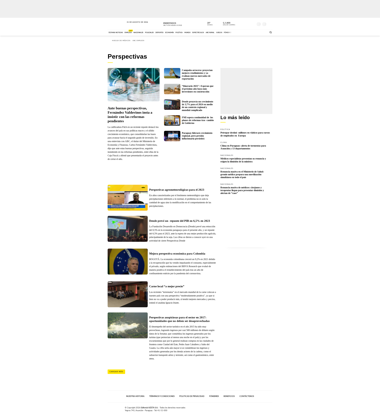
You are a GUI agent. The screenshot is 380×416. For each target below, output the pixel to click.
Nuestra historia (135, 396)
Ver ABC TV (178, 24)
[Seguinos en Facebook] (239, 23)
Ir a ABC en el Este (134, 25)
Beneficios (229, 396)
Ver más (246, 132)
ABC (117, 23)
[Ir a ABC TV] (241, 32)
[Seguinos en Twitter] (243, 23)
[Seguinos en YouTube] (248, 23)
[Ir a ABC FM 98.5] (262, 32)
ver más (208, 24)
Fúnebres (214, 396)
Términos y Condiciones (162, 396)
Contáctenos (246, 396)
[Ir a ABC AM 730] (250, 32)
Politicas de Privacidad (191, 396)
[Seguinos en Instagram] (252, 23)
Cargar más (116, 371)
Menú (270, 24)
